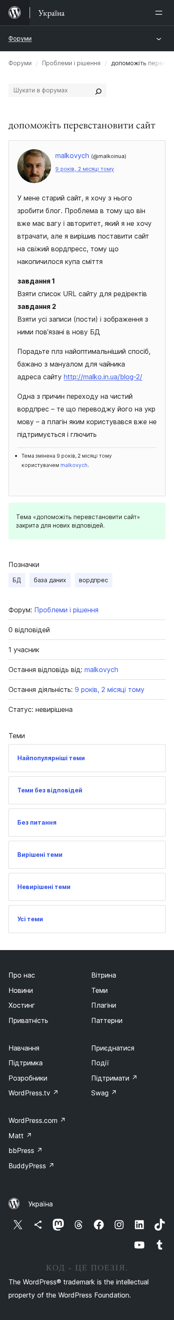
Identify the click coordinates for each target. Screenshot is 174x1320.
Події (100, 1063)
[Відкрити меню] (160, 12)
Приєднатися (112, 1048)
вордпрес (93, 580)
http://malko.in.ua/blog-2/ (103, 376)
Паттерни (106, 1020)
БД (17, 580)
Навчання (23, 1048)
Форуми (20, 38)
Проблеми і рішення (71, 63)
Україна (40, 1204)
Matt (20, 1135)
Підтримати (114, 1078)
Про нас (21, 975)
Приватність (28, 1020)
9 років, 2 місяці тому (84, 169)
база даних (50, 580)
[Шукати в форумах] (98, 90)
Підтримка (25, 1063)
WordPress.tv (33, 1093)
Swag (104, 1093)
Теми (99, 990)
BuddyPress (31, 1166)
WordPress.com (37, 1120)
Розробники (27, 1078)
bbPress (25, 1150)
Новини (20, 990)
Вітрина (103, 975)
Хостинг (21, 1005)
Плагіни (103, 1005)
